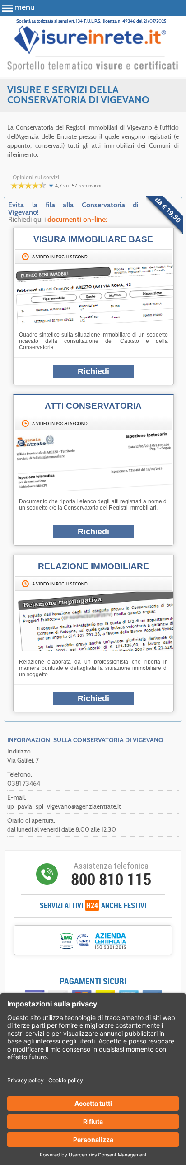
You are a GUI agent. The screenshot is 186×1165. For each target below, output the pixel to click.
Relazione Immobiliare (93, 566)
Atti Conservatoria (93, 406)
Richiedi (93, 371)
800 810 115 (111, 879)
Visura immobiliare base (93, 239)
